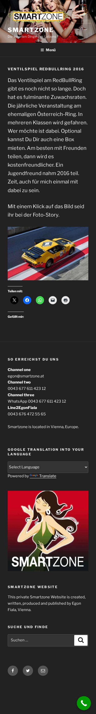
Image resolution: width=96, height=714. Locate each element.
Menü (51, 50)
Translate (47, 476)
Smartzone (31, 30)
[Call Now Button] (84, 703)
